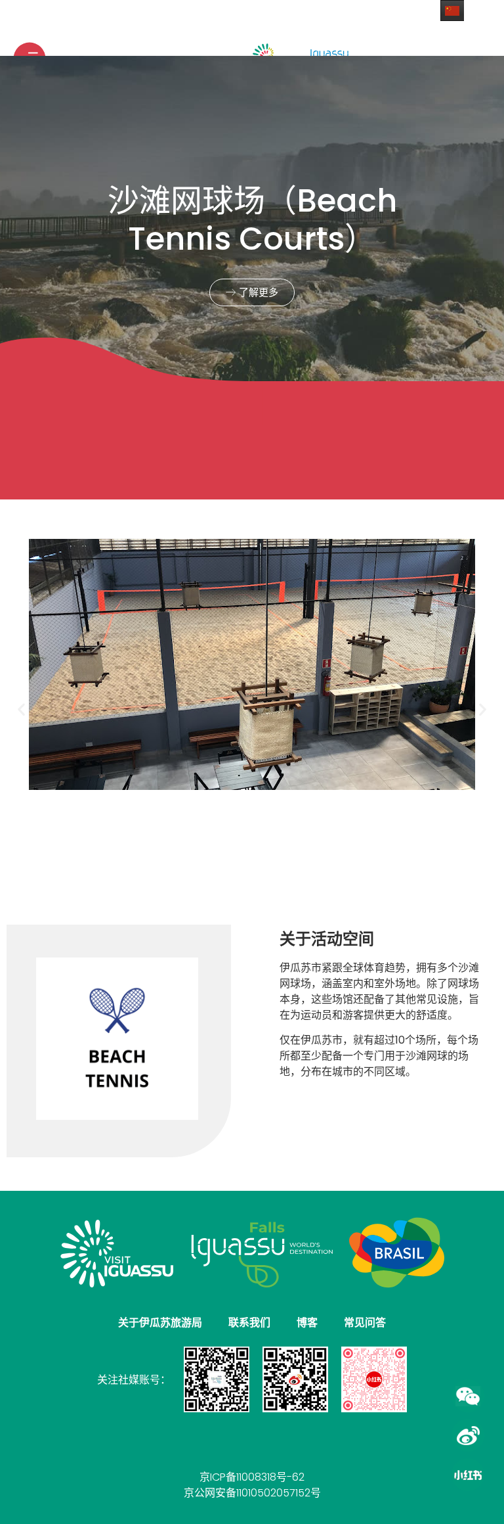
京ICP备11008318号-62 (252, 1477)
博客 (307, 1322)
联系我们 (249, 1322)
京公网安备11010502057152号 (252, 1492)
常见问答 (365, 1322)
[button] (21, 709)
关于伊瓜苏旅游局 (160, 1322)
